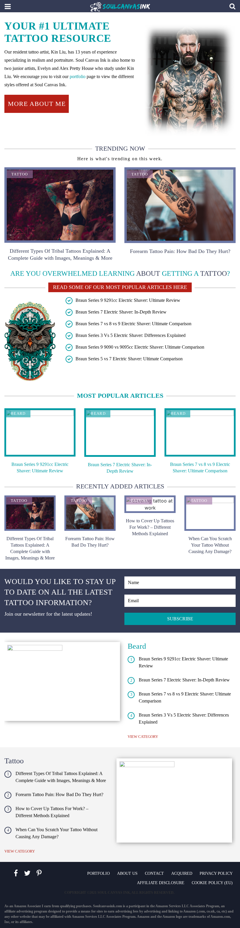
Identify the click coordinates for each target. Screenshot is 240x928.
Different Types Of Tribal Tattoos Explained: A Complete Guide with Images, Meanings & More (60, 254)
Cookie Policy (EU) (212, 883)
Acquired (181, 873)
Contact (154, 873)
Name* (180, 582)
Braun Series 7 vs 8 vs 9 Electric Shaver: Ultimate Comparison (133, 323)
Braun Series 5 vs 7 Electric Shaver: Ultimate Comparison (129, 358)
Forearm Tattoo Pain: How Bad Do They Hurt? (180, 251)
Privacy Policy (216, 873)
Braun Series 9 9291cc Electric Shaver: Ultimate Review (128, 300)
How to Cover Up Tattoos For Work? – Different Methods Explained (150, 527)
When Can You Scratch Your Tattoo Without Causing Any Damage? (210, 545)
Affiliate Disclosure (160, 883)
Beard (18, 413)
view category (143, 736)
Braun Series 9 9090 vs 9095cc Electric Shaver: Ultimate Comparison (140, 347)
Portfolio (98, 873)
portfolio (77, 76)
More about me (37, 103)
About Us (127, 873)
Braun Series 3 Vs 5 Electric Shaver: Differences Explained (131, 335)
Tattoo (19, 174)
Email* (180, 601)
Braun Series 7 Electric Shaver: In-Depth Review (121, 311)
